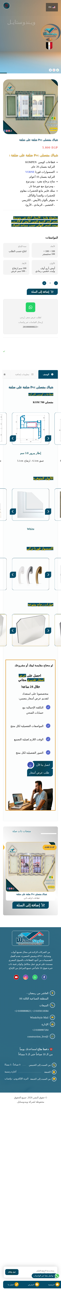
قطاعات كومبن (11, 361)
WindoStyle (9, 343)
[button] (6, 5)
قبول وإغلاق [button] (12, 1272)
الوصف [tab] (46, 374)
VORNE (29, 171)
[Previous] (13, 438)
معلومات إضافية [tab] (22, 374)
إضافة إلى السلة (40, 291)
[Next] (48, 438)
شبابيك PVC (9, 356)
